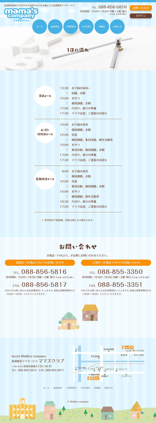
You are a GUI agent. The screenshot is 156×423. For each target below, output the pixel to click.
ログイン (141, 15)
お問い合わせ (141, 8)
